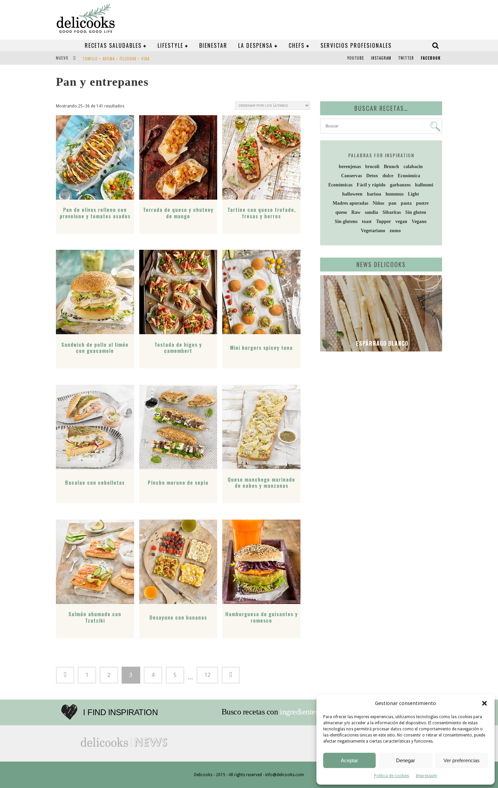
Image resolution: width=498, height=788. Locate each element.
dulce (387, 175)
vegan (401, 221)
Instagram (381, 58)
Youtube (355, 58)
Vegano (419, 221)
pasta (406, 203)
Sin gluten (415, 212)
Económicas (340, 184)
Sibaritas (391, 212)
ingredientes (299, 711)
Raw (355, 212)
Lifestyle (170, 45)
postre (422, 203)
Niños (378, 203)
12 (207, 675)
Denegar (405, 760)
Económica (409, 175)
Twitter (406, 58)
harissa (374, 194)
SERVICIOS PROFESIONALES (356, 45)
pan (392, 203)
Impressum (426, 775)
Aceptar (349, 760)
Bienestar (213, 45)
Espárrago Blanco (381, 343)
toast (367, 221)
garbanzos (400, 184)
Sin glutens (346, 221)
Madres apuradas (350, 203)
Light (413, 194)
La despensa (255, 45)
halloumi (424, 184)
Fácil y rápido (371, 184)
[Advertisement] (379, 409)
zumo (395, 230)
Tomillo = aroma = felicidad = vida (115, 58)
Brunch (391, 166)
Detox (372, 175)
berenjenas (350, 166)
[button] (484, 703)
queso (341, 212)
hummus (394, 194)
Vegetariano (373, 230)
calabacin (413, 166)
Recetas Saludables (113, 45)
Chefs (297, 45)
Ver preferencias (461, 760)
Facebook (430, 58)
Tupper (383, 221)
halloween (352, 194)
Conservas (351, 175)
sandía (371, 212)
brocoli (372, 166)
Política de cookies (391, 775)
